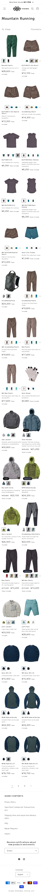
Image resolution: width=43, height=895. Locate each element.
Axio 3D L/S (6, 673)
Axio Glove (26, 393)
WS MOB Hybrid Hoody (31, 717)
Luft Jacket (6, 627)
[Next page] (30, 785)
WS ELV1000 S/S (8, 205)
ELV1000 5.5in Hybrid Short (10, 112)
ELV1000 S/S (7, 160)
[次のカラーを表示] (40, 61)
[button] (4, 8)
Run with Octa (7, 488)
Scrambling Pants (29, 300)
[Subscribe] (35, 850)
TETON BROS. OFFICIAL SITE (24, 891)
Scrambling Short (29, 112)
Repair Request (11, 828)
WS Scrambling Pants (10, 347)
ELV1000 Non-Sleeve (30, 160)
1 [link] (12, 786)
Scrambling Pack (8, 300)
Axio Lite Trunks (28, 252)
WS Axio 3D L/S (28, 673)
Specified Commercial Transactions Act (20, 808)
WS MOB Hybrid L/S (30, 763)
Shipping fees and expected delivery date (20, 816)
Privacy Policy (10, 802)
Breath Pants (7, 65)
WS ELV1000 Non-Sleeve (29, 206)
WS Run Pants (7, 393)
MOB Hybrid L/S (8, 763)
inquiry (7, 833)
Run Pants (26, 347)
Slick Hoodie (27, 439)
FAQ (6, 823)
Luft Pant (26, 627)
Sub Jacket (6, 439)
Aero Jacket (7, 534)
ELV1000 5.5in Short (30, 65)
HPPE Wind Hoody (29, 488)
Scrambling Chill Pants (31, 534)
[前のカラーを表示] (23, 61)
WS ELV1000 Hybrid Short (9, 253)
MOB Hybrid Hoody (9, 717)
